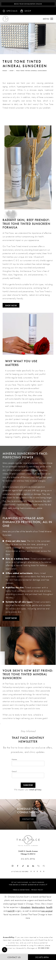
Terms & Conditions (21, 890)
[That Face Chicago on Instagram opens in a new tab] (12, 865)
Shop (12, 70)
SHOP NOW (11, 305)
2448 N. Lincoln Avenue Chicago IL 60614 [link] (28, 852)
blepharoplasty (38, 907)
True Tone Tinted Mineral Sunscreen (31, 70)
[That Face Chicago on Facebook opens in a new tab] (17, 865)
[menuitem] (12, 865)
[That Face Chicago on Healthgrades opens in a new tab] (38, 865)
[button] (4, 949)
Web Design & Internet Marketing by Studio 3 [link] (28, 885)
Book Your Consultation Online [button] (28, 4)
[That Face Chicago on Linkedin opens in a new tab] (33, 865)
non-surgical (46, 911)
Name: (15, 759)
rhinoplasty (25, 907)
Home (5, 70)
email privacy (35, 789)
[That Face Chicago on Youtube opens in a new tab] (28, 865)
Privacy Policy (37, 890)
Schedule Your (28, 810)
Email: (14, 771)
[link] (28, 859)
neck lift (10, 911)
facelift (49, 907)
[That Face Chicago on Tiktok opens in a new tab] (22, 865)
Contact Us (28, 819)
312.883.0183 (43, 948)
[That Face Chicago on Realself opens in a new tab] (43, 865)
